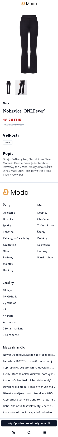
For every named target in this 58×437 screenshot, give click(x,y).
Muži (41, 205)
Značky (8, 283)
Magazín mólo (14, 347)
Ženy (6, 205)
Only (6, 103)
